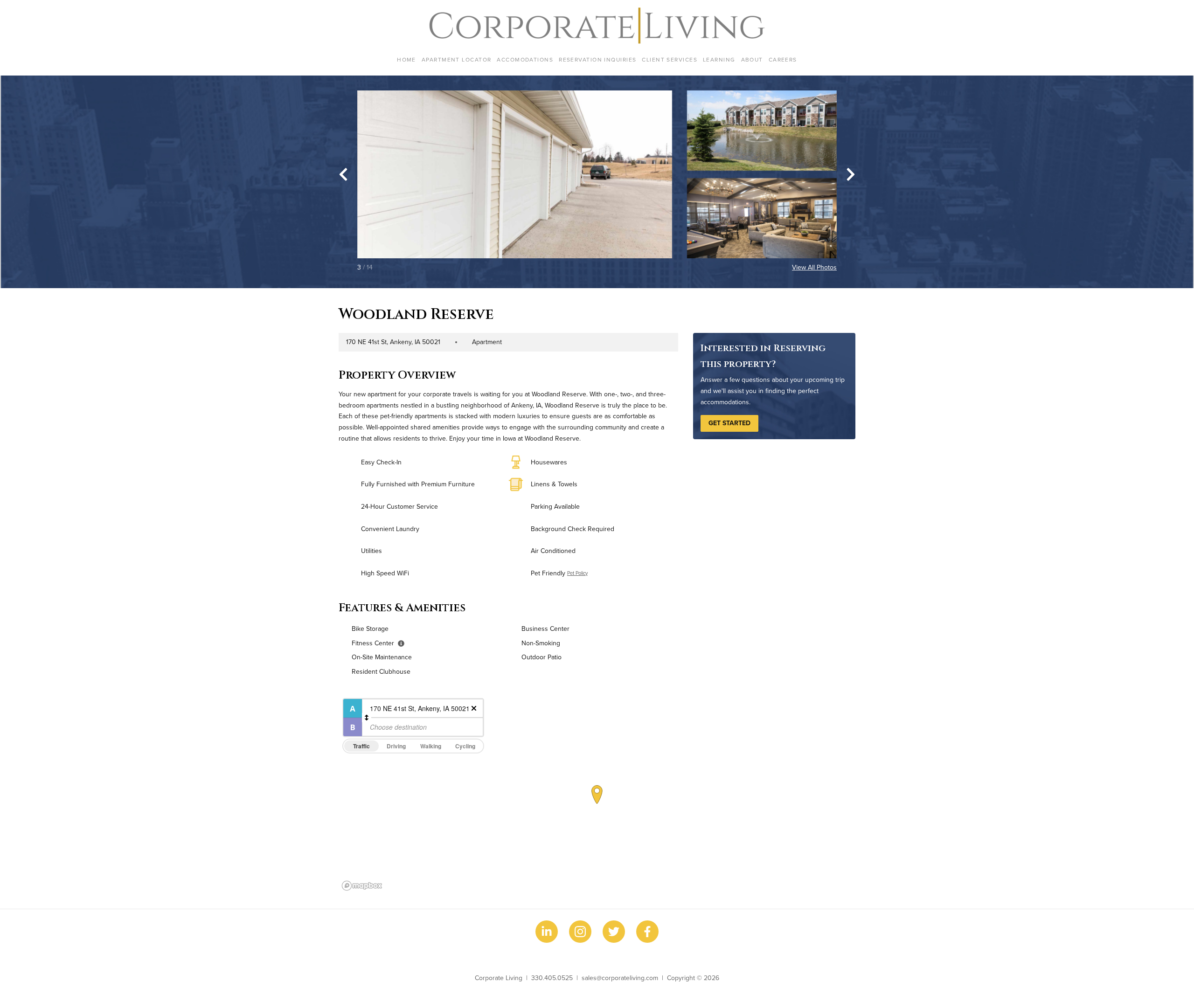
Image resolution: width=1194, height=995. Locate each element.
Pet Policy (577, 573)
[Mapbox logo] (361, 885)
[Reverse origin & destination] (366, 717)
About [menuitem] (752, 59)
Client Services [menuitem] (669, 59)
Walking (430, 746)
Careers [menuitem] (783, 59)
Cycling (465, 746)
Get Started (729, 423)
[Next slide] (850, 174)
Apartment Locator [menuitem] (456, 59)
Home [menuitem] (406, 59)
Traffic (361, 746)
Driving (396, 746)
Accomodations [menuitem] (525, 59)
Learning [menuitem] (719, 59)
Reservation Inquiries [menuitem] (597, 59)
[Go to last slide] (343, 174)
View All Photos (814, 267)
